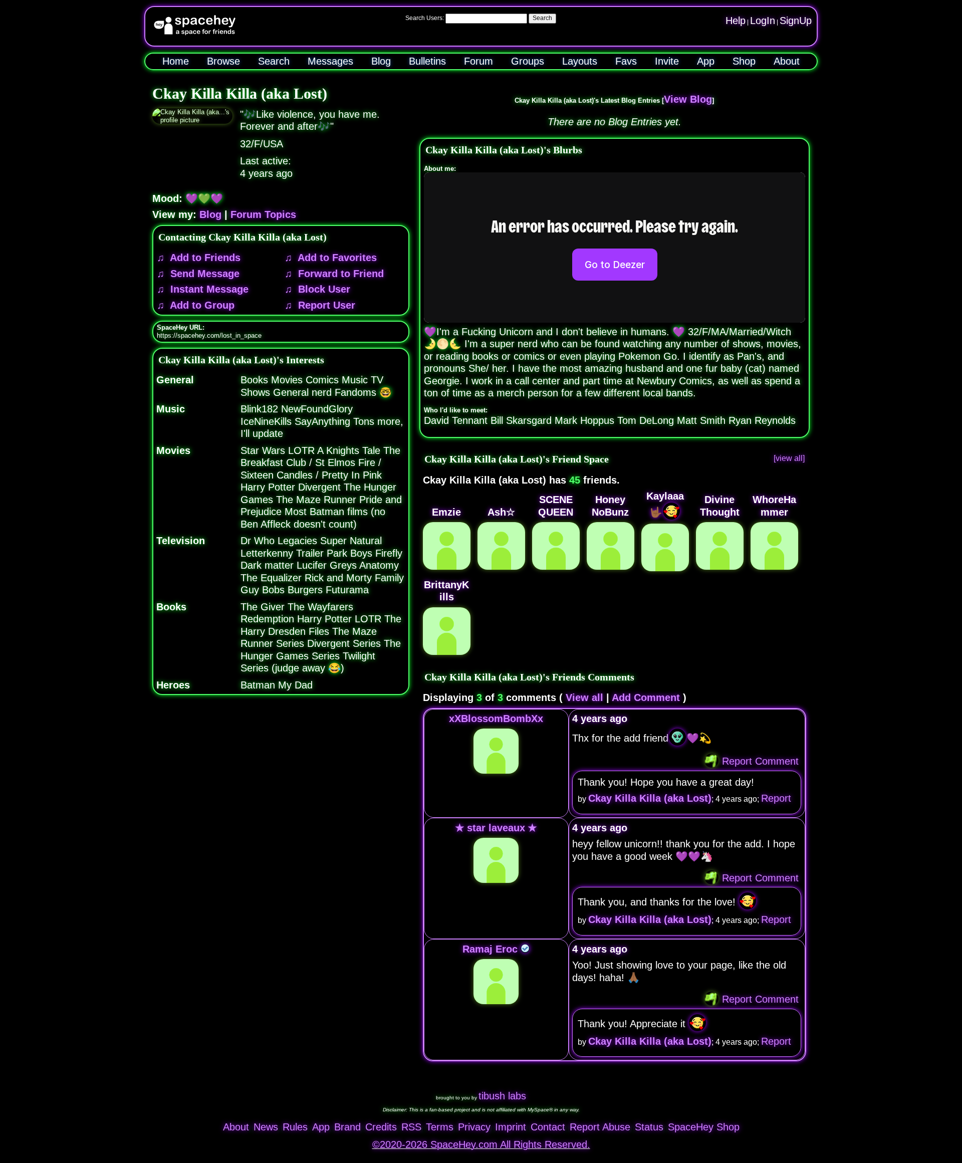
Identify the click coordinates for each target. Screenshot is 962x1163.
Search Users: (424, 18)
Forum (478, 61)
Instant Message (208, 289)
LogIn (762, 20)
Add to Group (200, 305)
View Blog (688, 99)
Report (776, 798)
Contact (548, 1126)
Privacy (474, 1126)
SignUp (796, 20)
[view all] (789, 458)
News (266, 1126)
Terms (439, 1126)
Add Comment (646, 697)
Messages (330, 61)
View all (584, 697)
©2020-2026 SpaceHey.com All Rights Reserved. (481, 1144)
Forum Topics (263, 214)
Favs (626, 61)
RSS (411, 1126)
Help (736, 20)
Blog (381, 61)
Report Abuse (600, 1126)
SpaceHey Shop (704, 1126)
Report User (325, 305)
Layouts (579, 61)
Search (542, 18)
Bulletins (427, 61)
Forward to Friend (339, 273)
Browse (223, 61)
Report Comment (759, 761)
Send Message (203, 273)
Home (175, 61)
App (705, 61)
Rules (295, 1126)
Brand (347, 1126)
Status (649, 1126)
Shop (744, 61)
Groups (527, 61)
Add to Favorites (336, 257)
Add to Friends (204, 257)
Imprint (510, 1126)
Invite (667, 61)
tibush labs (502, 1095)
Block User (322, 289)
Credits (381, 1126)
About (787, 61)
